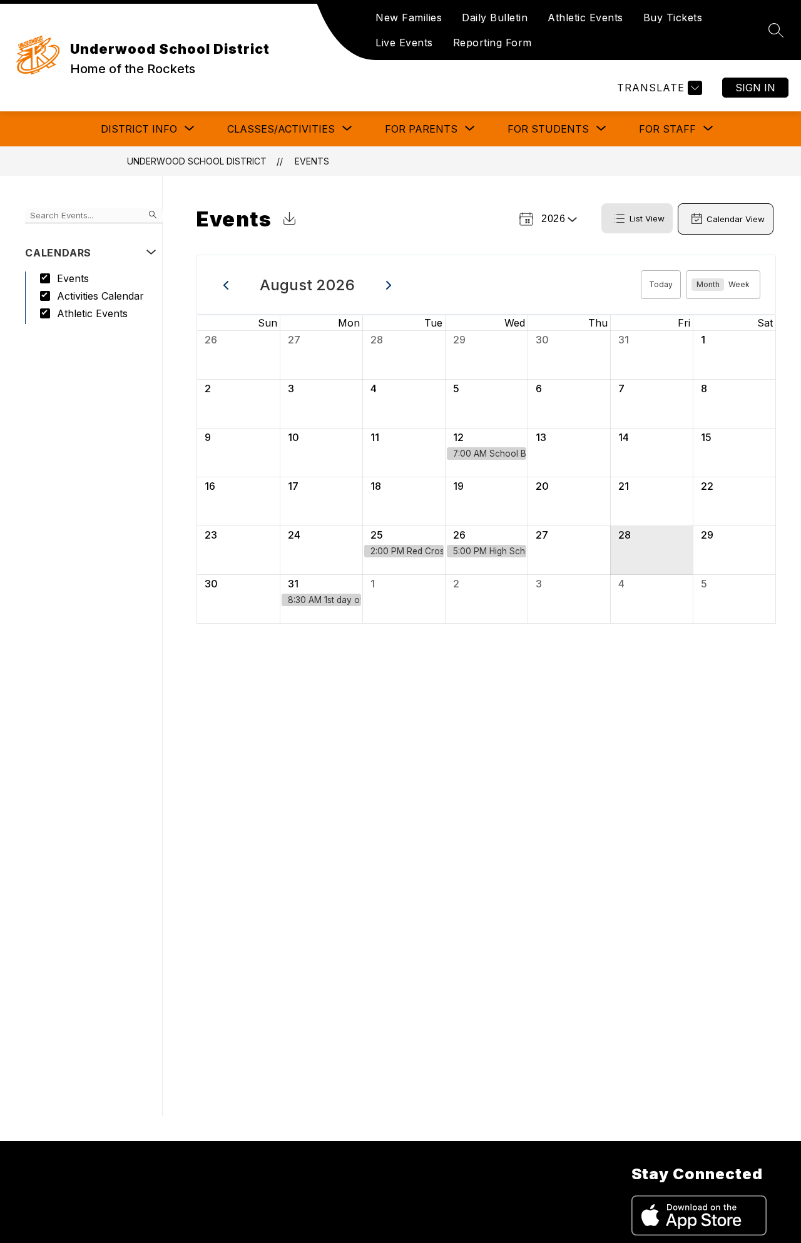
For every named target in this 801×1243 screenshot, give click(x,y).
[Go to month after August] (389, 285)
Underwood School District (197, 161)
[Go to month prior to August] (226, 285)
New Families (408, 17)
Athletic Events (585, 17)
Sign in (755, 87)
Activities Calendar (100, 296)
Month (708, 284)
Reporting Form (492, 42)
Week (739, 284)
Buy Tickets (673, 17)
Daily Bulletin (495, 17)
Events (312, 161)
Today (661, 284)
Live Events (404, 42)
